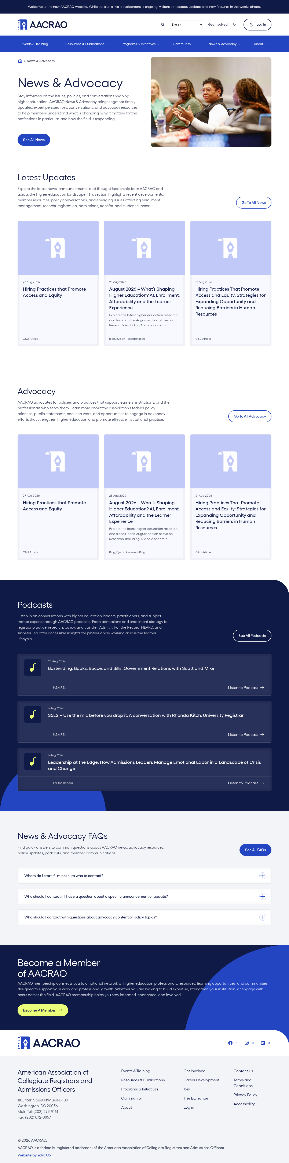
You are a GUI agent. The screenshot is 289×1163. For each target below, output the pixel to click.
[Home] (20, 60)
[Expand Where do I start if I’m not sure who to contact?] (144, 875)
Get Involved (218, 24)
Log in (261, 24)
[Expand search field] (162, 24)
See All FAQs (255, 850)
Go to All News (254, 202)
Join (235, 24)
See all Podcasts (252, 635)
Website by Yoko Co (34, 1155)
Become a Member (39, 1010)
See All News (34, 139)
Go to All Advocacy (250, 416)
